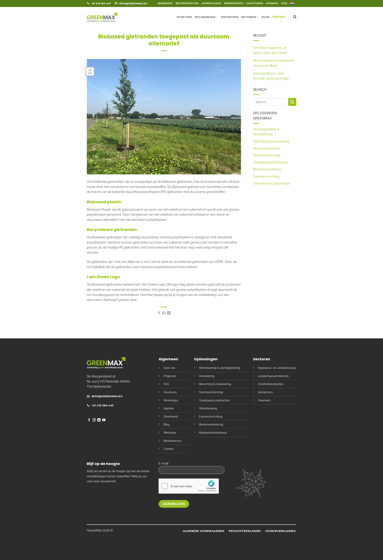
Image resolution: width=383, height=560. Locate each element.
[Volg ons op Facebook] (89, 420)
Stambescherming (266, 155)
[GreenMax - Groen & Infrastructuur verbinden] (102, 17)
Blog (266, 17)
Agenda (272, 3)
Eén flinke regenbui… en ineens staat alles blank (270, 50)
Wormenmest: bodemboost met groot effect (273, 63)
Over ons (184, 17)
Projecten (229, 17)
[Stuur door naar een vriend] (163, 313)
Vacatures (254, 3)
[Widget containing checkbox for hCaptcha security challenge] (189, 486)
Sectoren (248, 17)
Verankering (206, 376)
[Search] (294, 17)
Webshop (165, 3)
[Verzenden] (292, 102)
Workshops (233, 3)
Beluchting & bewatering (271, 141)
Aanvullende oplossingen (271, 183)
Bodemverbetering (267, 169)
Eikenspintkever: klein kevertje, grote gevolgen (271, 76)
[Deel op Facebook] (159, 313)
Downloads (211, 3)
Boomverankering (266, 148)
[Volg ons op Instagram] (94, 420)
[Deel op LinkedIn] (168, 313)
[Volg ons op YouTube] (103, 420)
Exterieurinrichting (266, 176)
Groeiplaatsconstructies (270, 162)
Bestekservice (187, 3)
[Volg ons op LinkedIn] (99, 420)
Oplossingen (205, 17)
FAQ (284, 3)
